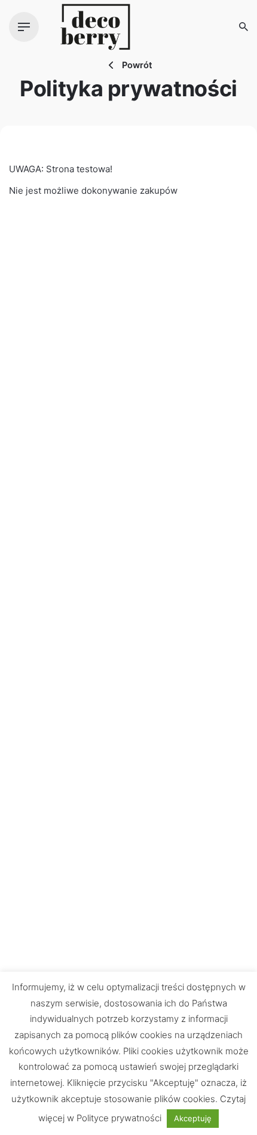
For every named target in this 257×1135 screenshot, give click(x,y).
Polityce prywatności (119, 1118)
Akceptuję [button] (193, 1118)
